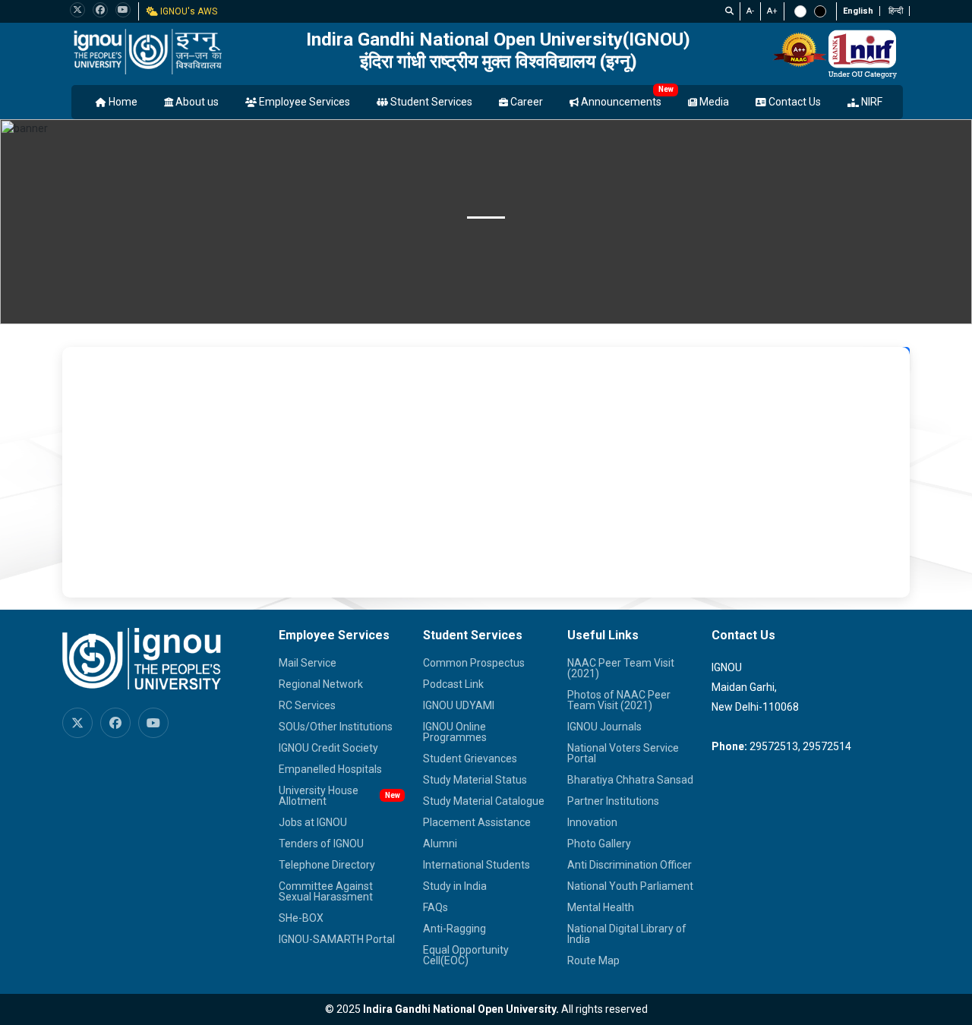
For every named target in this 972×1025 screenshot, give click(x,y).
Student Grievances (470, 758)
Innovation (592, 822)
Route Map (593, 960)
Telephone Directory (327, 864)
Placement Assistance (477, 822)
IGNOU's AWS (187, 11)
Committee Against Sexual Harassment (326, 891)
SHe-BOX (301, 918)
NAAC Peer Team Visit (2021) (620, 668)
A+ (772, 11)
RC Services (307, 705)
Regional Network (321, 684)
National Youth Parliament (630, 886)
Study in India (455, 886)
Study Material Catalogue (483, 801)
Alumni (440, 843)
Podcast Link (453, 684)
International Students (476, 864)
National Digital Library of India (626, 934)
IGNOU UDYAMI (458, 705)
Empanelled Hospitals (330, 769)
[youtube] (123, 9)
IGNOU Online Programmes (455, 732)
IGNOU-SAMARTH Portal (337, 939)
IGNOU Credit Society (328, 748)
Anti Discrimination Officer (629, 864)
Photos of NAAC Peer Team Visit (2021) (619, 700)
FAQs (435, 907)
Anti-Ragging (454, 928)
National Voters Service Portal (623, 753)
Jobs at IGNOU (313, 822)
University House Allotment (318, 795)
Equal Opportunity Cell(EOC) (466, 955)
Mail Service (307, 663)
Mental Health (600, 907)
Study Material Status (475, 779)
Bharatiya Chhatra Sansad (630, 779)
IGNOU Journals (604, 726)
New (666, 89)
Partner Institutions (613, 801)
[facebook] (100, 9)
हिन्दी (895, 11)
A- (750, 11)
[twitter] (77, 9)
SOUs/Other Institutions (336, 726)
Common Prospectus (474, 663)
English (858, 11)
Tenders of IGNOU (321, 843)
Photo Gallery (599, 843)
